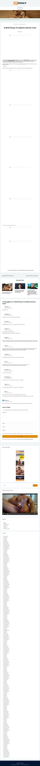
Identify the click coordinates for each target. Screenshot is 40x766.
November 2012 (6, 701)
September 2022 (6, 587)
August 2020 (5, 614)
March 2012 (5, 710)
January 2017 (5, 647)
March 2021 (5, 606)
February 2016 (5, 659)
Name (3, 423)
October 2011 (5, 715)
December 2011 (6, 713)
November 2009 (6, 740)
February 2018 (6, 634)
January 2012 (5, 712)
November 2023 (6, 571)
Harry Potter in (21, 63)
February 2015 (5, 672)
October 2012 (5, 702)
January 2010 (5, 738)
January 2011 (5, 725)
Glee (30, 270)
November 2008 (6, 753)
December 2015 (6, 661)
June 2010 (5, 733)
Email (3, 426)
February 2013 (5, 698)
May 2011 (5, 721)
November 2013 (6, 688)
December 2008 (6, 752)
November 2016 (6, 649)
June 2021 (5, 603)
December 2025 (6, 544)
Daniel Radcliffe (11, 60)
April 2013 (5, 696)
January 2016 (5, 660)
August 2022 (5, 588)
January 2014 (5, 686)
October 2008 (6, 754)
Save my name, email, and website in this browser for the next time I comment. (18, 433)
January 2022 (5, 595)
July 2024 (5, 563)
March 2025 (5, 554)
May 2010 (5, 734)
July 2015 (5, 667)
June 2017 (5, 642)
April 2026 (5, 540)
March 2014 (5, 684)
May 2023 (5, 578)
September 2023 (6, 574)
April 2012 (5, 709)
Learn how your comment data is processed (25, 439)
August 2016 (5, 653)
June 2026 (5, 538)
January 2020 (5, 621)
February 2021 (5, 607)
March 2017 (5, 645)
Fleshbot (5, 523)
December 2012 (6, 700)
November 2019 (6, 623)
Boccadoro (6, 369)
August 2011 (5, 718)
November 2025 (6, 545)
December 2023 (6, 570)
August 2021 (5, 601)
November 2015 (6, 662)
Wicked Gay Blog (6, 528)
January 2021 (5, 608)
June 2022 (5, 590)
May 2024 (5, 565)
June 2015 (5, 668)
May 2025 (5, 552)
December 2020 (6, 609)
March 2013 (5, 697)
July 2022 (5, 589)
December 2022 (6, 583)
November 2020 (6, 610)
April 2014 (5, 683)
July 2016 (5, 654)
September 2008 (6, 755)
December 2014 (6, 674)
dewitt (17, 24)
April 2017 (5, 644)
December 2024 (6, 557)
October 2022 (5, 585)
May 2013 (5, 695)
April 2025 (5, 553)
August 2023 (5, 575)
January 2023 (5, 582)
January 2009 (5, 751)
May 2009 (5, 747)
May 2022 (5, 591)
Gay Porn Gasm (6, 524)
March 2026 (5, 541)
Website (3, 430)
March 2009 (5, 749)
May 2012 (5, 708)
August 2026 (5, 536)
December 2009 (6, 739)
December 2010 (6, 726)
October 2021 (5, 598)
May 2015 (5, 669)
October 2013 (5, 689)
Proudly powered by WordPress (15, 764)
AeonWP (27, 764)
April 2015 (5, 670)
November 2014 (6, 675)
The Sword (5, 527)
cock (17, 270)
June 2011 (5, 720)
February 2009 (6, 750)
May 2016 (5, 656)
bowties (11, 270)
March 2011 (5, 723)
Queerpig (5, 526)
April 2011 (5, 722)
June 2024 (5, 564)
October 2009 (6, 741)
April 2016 (5, 657)
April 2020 (5, 618)
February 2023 (6, 581)
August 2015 (5, 666)
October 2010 (5, 728)
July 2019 (5, 628)
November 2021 (6, 597)
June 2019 (5, 629)
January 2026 (5, 543)
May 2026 (5, 539)
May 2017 (5, 643)
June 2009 (5, 746)
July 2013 (5, 693)
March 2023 (5, 580)
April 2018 (5, 632)
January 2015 (5, 673)
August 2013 (5, 692)
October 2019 (5, 624)
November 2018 (6, 630)
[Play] (3, 513)
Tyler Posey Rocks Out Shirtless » (32, 275)
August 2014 (5, 679)
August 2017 (5, 640)
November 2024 (6, 558)
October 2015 (5, 663)
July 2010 (5, 732)
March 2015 (5, 671)
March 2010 (5, 736)
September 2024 (6, 561)
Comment (4, 412)
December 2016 (6, 648)
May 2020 (5, 617)
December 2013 (6, 687)
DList (4, 522)
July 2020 (5, 615)
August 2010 (5, 731)
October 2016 (5, 650)
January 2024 (5, 569)
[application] (20, 504)
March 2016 (5, 658)
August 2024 (5, 562)
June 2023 (5, 577)
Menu (20, 8)
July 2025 (5, 550)
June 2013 (5, 694)
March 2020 (5, 619)
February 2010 (6, 737)
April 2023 (5, 579)
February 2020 (6, 620)
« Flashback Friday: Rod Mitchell (7, 275)
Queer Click (5, 525)
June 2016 (5, 655)
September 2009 (6, 742)
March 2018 (5, 633)
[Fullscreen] (36, 513)
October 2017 (5, 637)
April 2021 (5, 605)
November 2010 (6, 727)
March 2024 (5, 567)
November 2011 (6, 714)
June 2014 (5, 681)
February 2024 (6, 568)
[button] (20, 504)
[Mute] (34, 513)
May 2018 (5, 631)
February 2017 (6, 646)
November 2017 (6, 636)
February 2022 (6, 594)
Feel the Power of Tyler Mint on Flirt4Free (7, 293)
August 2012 (5, 705)
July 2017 (5, 641)
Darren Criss (27, 270)
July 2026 (5, 537)
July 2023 (5, 576)
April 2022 (5, 592)
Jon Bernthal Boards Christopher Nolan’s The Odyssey (19, 291)
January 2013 (5, 699)
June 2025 (5, 551)
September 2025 (6, 548)
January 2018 (5, 635)
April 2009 (5, 748)
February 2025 (6, 555)
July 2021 (5, 602)
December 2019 (6, 622)
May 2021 (5, 604)
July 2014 (5, 680)
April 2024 (5, 566)
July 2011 (5, 719)
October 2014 (5, 676)
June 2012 (5, 707)
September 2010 (6, 729)
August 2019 (5, 627)
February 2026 (6, 542)
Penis (33, 270)
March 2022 (5, 593)
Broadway (14, 270)
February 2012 (5, 711)
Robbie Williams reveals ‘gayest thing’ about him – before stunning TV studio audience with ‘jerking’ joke (33, 292)
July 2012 (5, 706)
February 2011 (5, 724)
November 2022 (6, 584)
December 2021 (6, 596)
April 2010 (5, 735)
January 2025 (5, 556)
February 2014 (6, 685)
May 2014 (5, 682)
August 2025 (5, 549)
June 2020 (5, 616)
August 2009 (5, 744)
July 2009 (5, 745)
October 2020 (5, 611)
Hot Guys (20, 31)
